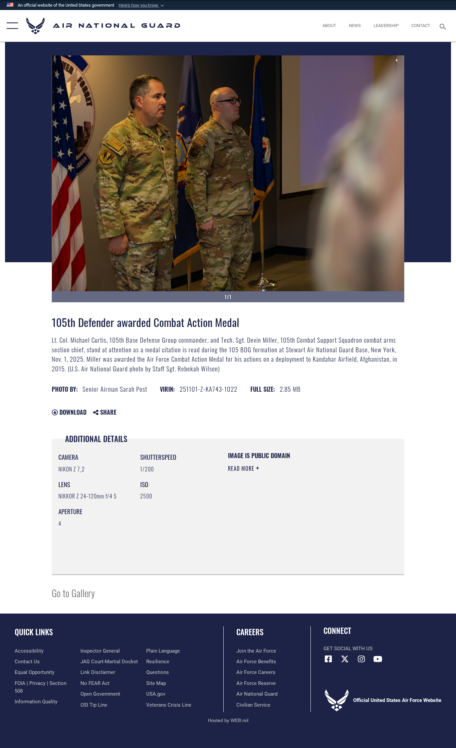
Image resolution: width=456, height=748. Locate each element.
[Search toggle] (444, 26)
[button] (142, 5)
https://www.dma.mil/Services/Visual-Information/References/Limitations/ (306, 520)
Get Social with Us (348, 649)
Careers (249, 632)
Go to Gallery (73, 593)
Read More (242, 468)
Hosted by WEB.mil (228, 720)
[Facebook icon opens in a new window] (328, 659)
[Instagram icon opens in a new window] (361, 659)
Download (72, 412)
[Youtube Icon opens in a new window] (378, 659)
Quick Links (34, 632)
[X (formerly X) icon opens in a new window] (345, 659)
